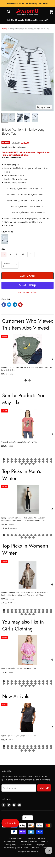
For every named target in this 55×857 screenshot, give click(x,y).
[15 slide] (8, 461)
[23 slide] (39, 461)
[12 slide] (47, 459)
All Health (33, 841)
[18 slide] (19, 461)
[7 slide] (27, 459)
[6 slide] (23, 459)
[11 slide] (43, 459)
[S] (4, 257)
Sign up (44, 788)
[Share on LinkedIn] (15, 304)
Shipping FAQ (41, 844)
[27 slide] (22, 464)
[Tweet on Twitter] (9, 304)
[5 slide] (19, 459)
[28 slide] (25, 464)
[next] (52, 359)
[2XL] (31, 257)
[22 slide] (35, 461)
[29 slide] (29, 464)
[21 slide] (31, 461)
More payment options (27, 292)
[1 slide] (25, 380)
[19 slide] (23, 461)
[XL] (23, 257)
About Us (44, 841)
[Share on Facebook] (3, 304)
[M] (11, 257)
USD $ (26, 818)
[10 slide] (39, 459)
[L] (17, 257)
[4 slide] (16, 459)
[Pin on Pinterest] (20, 304)
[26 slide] (51, 461)
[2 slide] (29, 380)
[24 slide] (43, 461)
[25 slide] (47, 461)
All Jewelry (22, 841)
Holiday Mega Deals (14, 838)
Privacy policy (11, 844)
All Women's (30, 838)
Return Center (22, 847)
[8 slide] (31, 459)
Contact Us (35, 847)
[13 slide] (51, 459)
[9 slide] (35, 459)
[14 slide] (4, 461)
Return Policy (9, 847)
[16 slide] (12, 461)
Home (4, 28)
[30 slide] (33, 464)
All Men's (41, 838)
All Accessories (9, 841)
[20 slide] (27, 461)
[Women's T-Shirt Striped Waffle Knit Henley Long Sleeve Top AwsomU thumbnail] (5, 117)
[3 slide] (12, 459)
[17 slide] (16, 461)
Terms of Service (26, 844)
